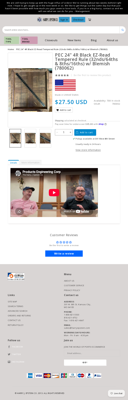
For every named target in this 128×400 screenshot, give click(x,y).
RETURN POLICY (16, 325)
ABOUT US (69, 280)
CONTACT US (14, 320)
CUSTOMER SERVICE (74, 285)
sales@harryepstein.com (77, 327)
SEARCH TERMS (15, 306)
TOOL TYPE (9, 40)
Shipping (59, 120)
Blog (94, 40)
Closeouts (51, 40)
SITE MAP (12, 301)
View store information (88, 149)
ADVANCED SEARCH (17, 311)
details (13, 162)
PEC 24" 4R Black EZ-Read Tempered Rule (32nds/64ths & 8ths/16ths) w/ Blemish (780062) (62, 49)
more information (30, 162)
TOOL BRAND (26, 40)
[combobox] (61, 29)
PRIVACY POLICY (72, 290)
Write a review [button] (64, 253)
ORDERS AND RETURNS (19, 315)
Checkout (78, 19)
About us (112, 40)
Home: (11, 49)
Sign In (64, 19)
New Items (74, 40)
